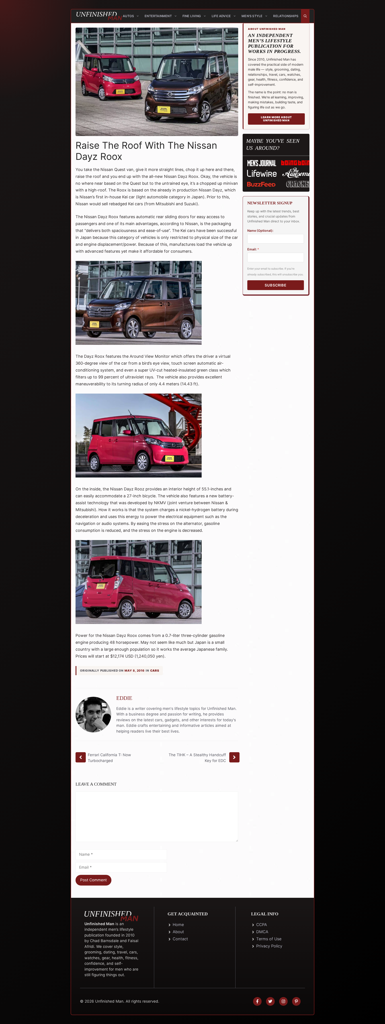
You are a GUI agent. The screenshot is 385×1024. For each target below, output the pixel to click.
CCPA (261, 924)
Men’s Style (252, 16)
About (178, 931)
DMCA (262, 931)
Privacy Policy (269, 946)
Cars (154, 670)
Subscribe (275, 285)
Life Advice (221, 16)
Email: (253, 249)
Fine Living (191, 16)
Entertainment (158, 16)
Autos (128, 16)
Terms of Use (268, 939)
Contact (180, 939)
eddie (124, 698)
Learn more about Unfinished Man (276, 119)
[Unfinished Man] (96, 16)
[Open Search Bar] (305, 16)
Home (178, 924)
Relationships (285, 16)
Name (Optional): (260, 231)
